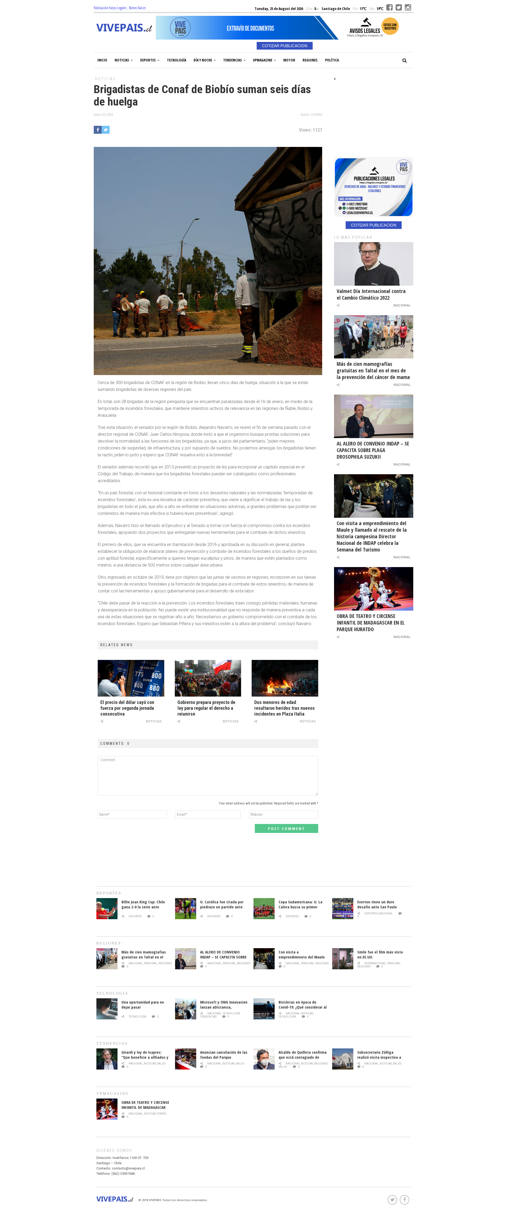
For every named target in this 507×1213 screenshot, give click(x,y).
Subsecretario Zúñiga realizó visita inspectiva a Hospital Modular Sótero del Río (381, 1059)
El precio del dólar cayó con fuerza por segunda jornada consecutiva (127, 708)
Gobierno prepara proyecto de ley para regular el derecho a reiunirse (206, 708)
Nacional (402, 305)
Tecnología (176, 60)
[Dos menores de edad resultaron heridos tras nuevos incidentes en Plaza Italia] (285, 678)
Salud (161, 1063)
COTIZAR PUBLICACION (284, 46)
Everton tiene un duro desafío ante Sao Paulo (377, 904)
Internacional (375, 963)
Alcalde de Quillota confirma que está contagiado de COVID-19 (303, 1057)
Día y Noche (203, 60)
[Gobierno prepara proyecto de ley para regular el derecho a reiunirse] (208, 678)
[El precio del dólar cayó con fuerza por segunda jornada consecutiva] (131, 678)
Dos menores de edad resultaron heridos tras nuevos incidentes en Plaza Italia (284, 708)
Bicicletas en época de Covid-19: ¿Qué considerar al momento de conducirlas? (303, 1007)
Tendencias (232, 60)
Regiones (310, 60)
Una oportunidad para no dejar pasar (142, 1004)
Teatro (162, 1113)
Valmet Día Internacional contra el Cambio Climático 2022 (371, 294)
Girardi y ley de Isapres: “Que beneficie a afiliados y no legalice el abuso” (144, 1057)
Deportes (148, 60)
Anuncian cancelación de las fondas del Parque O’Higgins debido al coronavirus (223, 1059)
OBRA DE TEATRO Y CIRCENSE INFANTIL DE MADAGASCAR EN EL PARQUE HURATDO (371, 622)
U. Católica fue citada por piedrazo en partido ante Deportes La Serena (221, 906)
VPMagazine (262, 60)
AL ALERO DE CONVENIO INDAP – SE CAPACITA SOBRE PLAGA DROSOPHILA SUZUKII (373, 450)
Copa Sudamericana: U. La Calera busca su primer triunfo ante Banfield (300, 906)
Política (332, 60)
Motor (289, 60)
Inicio (102, 60)
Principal (150, 963)
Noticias (122, 60)
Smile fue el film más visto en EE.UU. (380, 954)
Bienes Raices (137, 7)
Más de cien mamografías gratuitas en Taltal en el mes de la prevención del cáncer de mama (373, 370)
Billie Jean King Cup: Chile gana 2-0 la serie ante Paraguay (143, 906)
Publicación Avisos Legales (110, 7)
